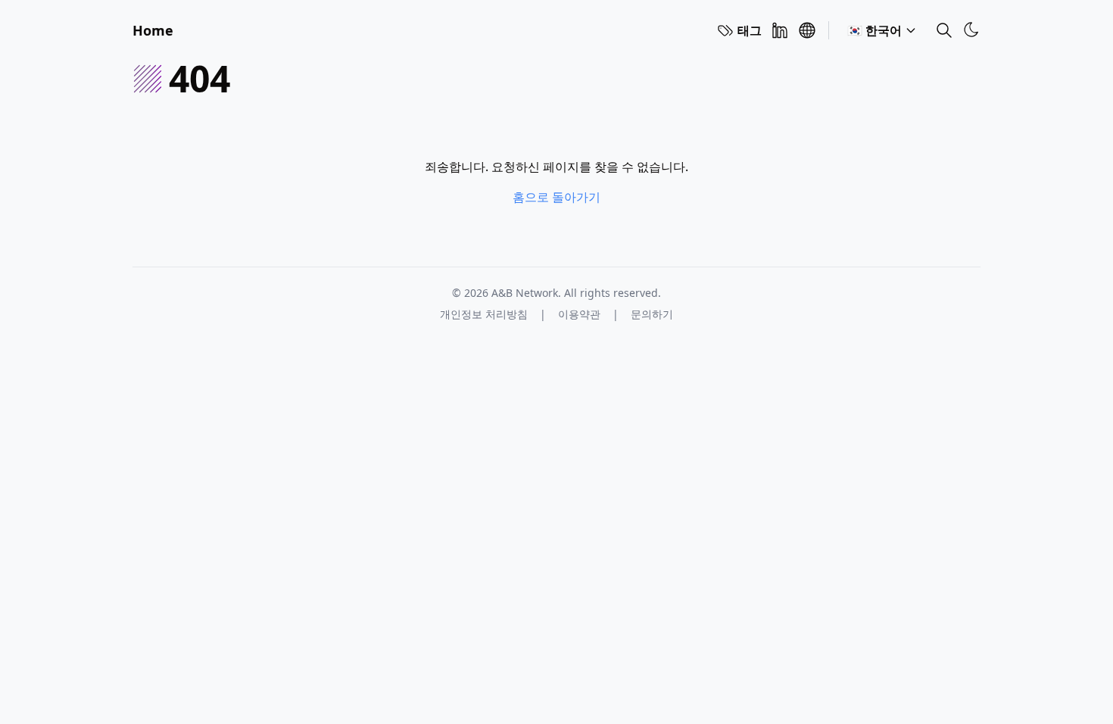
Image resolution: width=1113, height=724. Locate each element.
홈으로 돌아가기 (556, 197)
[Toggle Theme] (971, 29)
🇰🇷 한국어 (874, 30)
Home (152, 30)
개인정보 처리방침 (484, 314)
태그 (749, 30)
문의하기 (652, 314)
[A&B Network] (807, 30)
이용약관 (579, 314)
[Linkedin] (780, 30)
